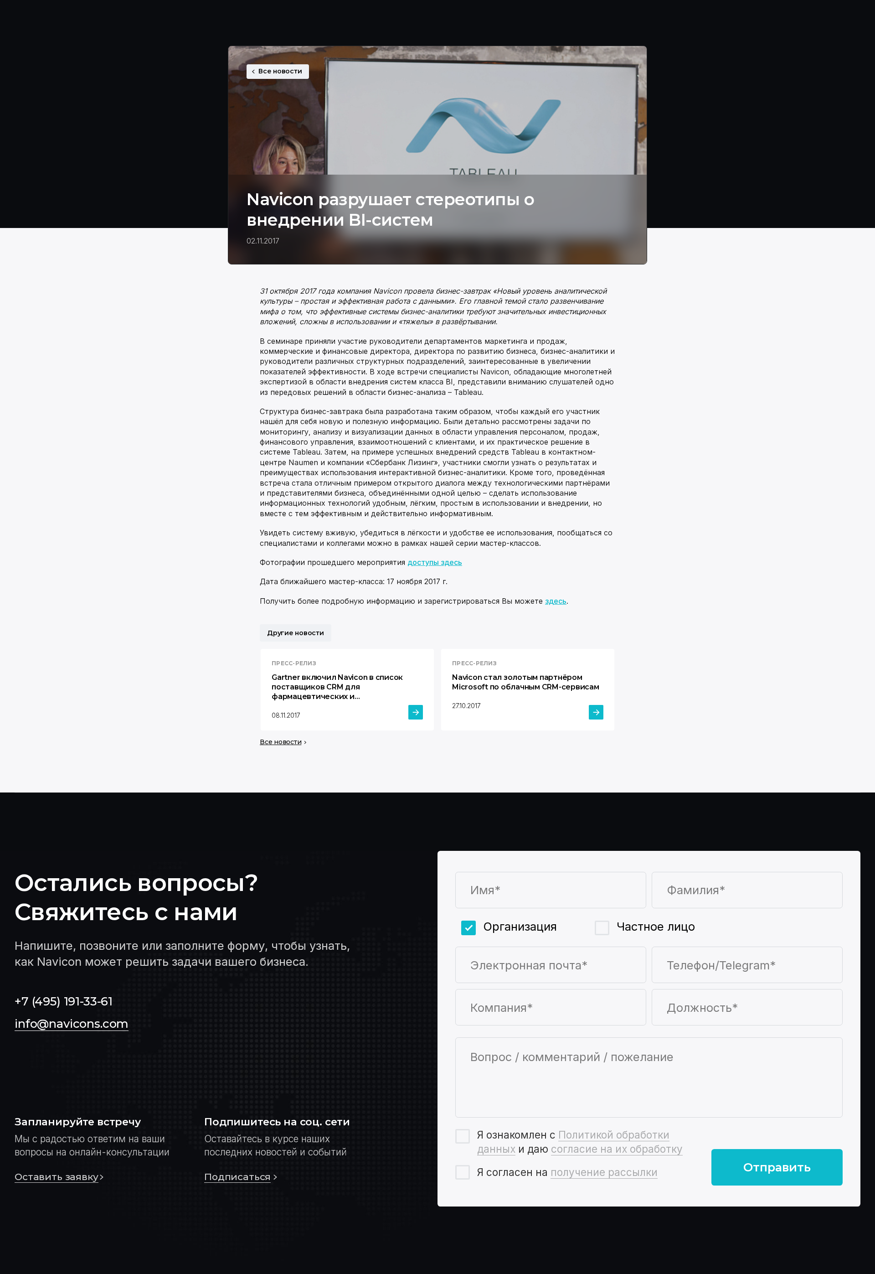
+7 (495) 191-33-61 (64, 1001)
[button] (95, 1150)
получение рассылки (604, 1172)
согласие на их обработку (617, 1149)
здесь (555, 601)
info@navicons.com (72, 1023)
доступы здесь (434, 562)
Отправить (777, 1167)
